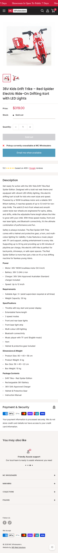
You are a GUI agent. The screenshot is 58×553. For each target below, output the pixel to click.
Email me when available (29, 152)
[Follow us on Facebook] (4, 523)
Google (32, 168)
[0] (53, 10)
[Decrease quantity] (16, 127)
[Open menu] (4, 11)
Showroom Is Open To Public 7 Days (29, 3)
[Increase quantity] (30, 127)
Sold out (29, 137)
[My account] (47, 10)
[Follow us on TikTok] (10, 523)
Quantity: (7, 127)
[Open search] (42, 10)
